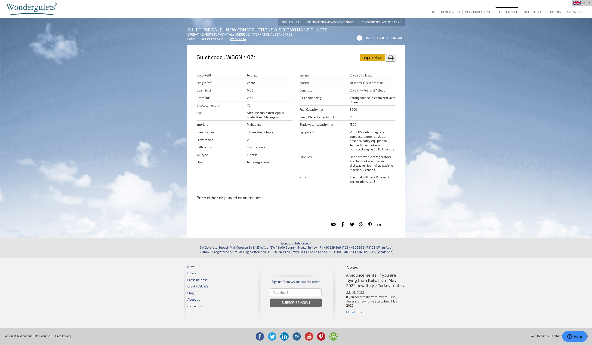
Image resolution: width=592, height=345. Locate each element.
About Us (193, 299)
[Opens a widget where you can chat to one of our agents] (574, 337)
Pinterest (321, 336)
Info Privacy (63, 335)
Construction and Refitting (381, 22)
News (191, 267)
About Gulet (290, 22)
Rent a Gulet (450, 12)
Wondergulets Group (32, 9)
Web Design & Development (549, 335)
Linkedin (284, 336)
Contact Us (574, 12)
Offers (555, 12)
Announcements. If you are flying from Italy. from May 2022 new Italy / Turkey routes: (375, 280)
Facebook (260, 336)
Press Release (197, 280)
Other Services (534, 12)
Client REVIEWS (197, 286)
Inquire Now (373, 57)
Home (432, 12)
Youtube (309, 336)
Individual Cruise (478, 12)
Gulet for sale (507, 12)
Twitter (272, 336)
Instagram (297, 336)
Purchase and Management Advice (331, 22)
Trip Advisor (333, 336)
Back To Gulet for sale (384, 38)
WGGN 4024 (238, 39)
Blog (190, 293)
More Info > (354, 312)
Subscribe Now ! (296, 302)
